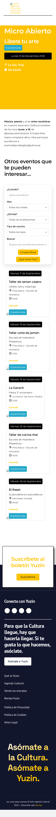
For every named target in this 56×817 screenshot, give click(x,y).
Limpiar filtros (28, 252)
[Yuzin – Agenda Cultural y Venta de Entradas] (17, 3)
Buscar (11, 239)
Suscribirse (28, 577)
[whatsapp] (21, 611)
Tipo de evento (16, 226)
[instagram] (14, 611)
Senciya (38, 805)
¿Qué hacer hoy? (28, 259)
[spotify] (29, 611)
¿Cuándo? (13, 189)
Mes (9, 201)
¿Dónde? (12, 214)
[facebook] (7, 611)
